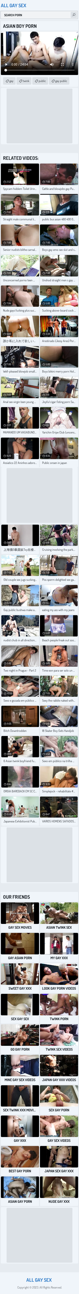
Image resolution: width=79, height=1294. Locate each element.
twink (26, 81)
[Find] (74, 15)
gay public (61, 81)
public (42, 81)
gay (11, 81)
